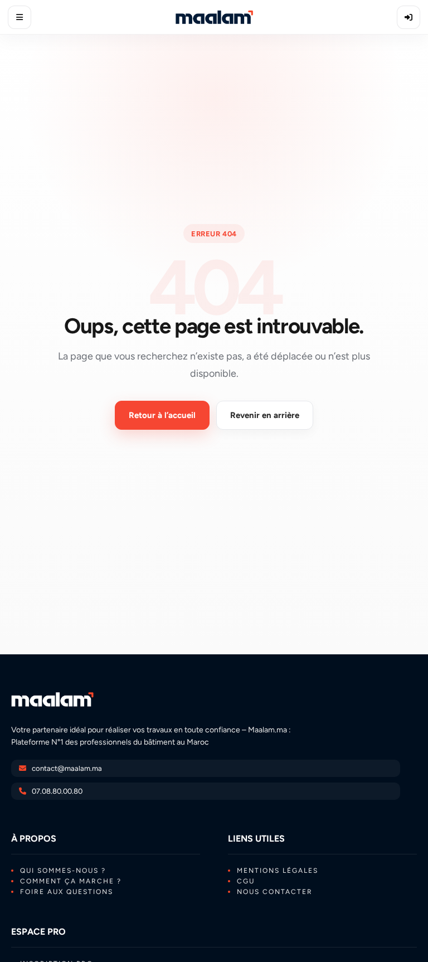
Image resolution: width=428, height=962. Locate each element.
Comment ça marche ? (70, 881)
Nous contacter (275, 892)
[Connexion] (408, 17)
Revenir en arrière (264, 415)
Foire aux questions (66, 892)
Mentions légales (277, 870)
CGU (246, 881)
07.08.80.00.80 (57, 791)
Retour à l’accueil (162, 415)
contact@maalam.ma (67, 768)
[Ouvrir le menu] (19, 17)
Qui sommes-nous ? (63, 870)
